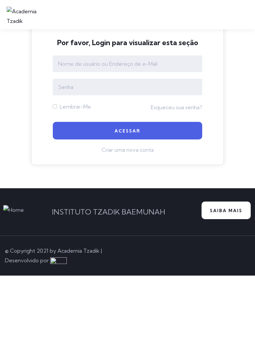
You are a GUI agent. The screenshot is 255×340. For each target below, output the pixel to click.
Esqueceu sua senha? (176, 107)
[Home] (13, 210)
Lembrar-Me (74, 106)
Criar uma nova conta (128, 149)
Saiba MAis (226, 210)
